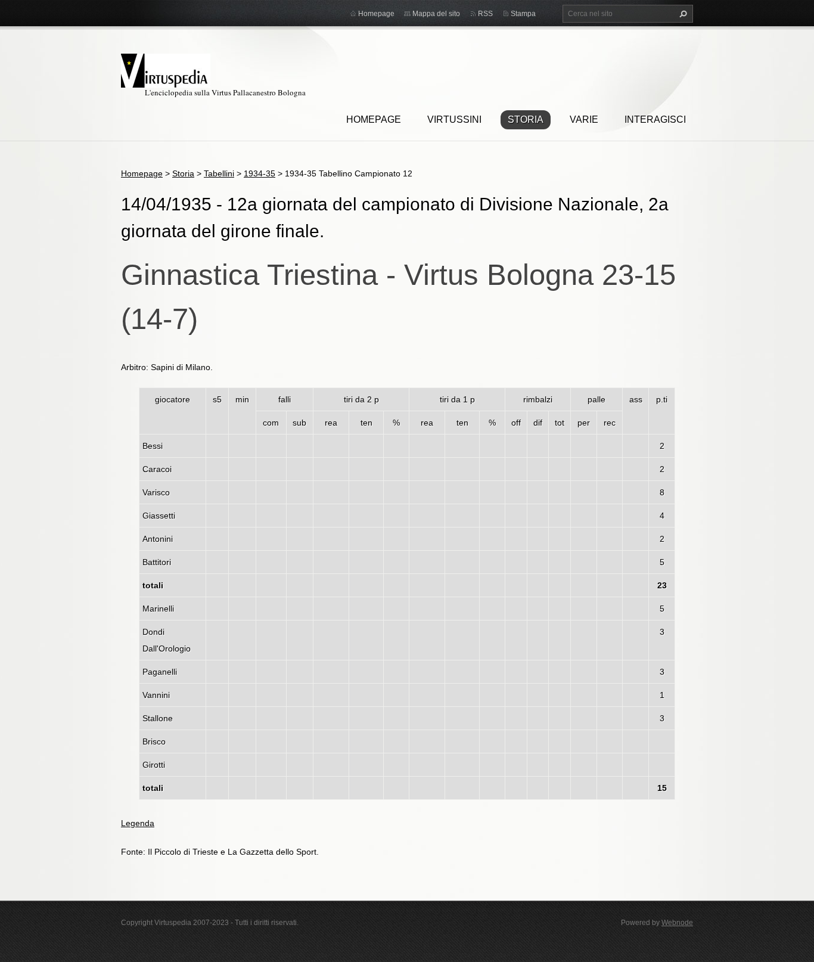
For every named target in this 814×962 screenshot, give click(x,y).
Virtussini (454, 119)
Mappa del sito (436, 14)
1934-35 (259, 173)
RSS (485, 14)
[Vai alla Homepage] (165, 69)
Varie (584, 119)
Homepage (373, 119)
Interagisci (655, 119)
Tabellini (219, 173)
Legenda (137, 823)
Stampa (523, 14)
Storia (525, 119)
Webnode (677, 922)
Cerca (682, 14)
